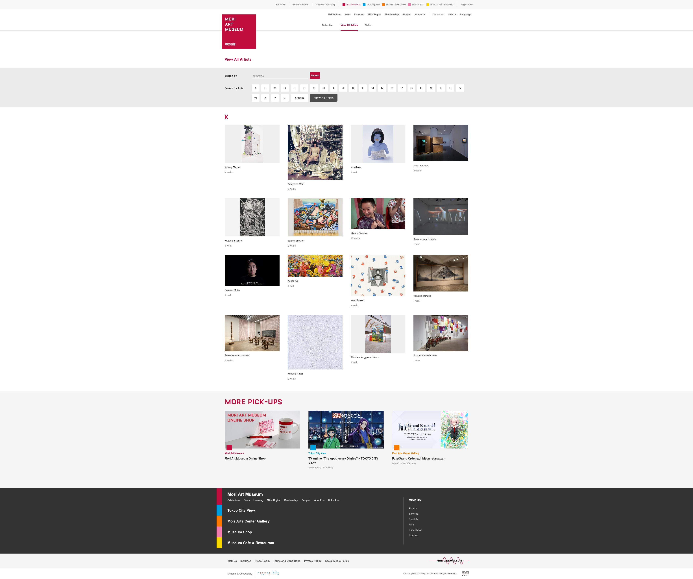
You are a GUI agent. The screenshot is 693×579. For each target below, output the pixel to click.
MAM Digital (374, 14)
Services (413, 513)
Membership (392, 14)
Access (413, 508)
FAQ (411, 524)
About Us (420, 14)
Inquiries (413, 535)
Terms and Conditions (286, 561)
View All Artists (349, 25)
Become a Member (300, 4)
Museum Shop (418, 4)
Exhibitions (334, 14)
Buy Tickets (280, 4)
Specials (413, 519)
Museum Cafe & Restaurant (442, 4)
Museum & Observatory (325, 4)
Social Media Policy (337, 561)
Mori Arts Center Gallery (396, 4)
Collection (438, 14)
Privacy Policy (312, 561)
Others (299, 98)
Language (465, 14)
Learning (359, 14)
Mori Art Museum (353, 4)
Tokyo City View (373, 4)
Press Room (262, 561)
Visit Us (452, 14)
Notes (368, 25)
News (348, 14)
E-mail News (415, 530)
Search (315, 75)
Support (406, 14)
